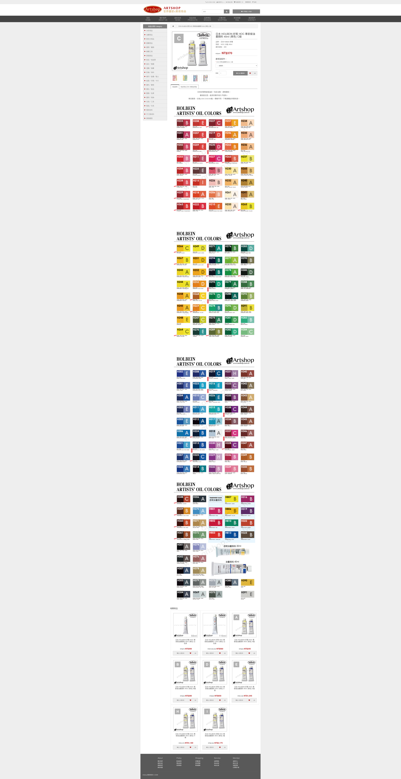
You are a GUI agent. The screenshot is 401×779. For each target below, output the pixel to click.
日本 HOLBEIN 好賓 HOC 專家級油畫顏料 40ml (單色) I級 (215, 735)
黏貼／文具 (150, 106)
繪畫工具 (149, 51)
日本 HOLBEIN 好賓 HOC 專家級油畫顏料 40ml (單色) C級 (194, 26)
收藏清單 (235, 765)
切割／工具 (150, 101)
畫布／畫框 (150, 85)
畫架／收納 (150, 97)
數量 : (217, 73)
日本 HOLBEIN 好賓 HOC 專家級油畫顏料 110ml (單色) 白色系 (215, 641)
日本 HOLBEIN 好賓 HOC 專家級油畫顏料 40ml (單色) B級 (185, 688)
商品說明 (174, 87)
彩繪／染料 (150, 72)
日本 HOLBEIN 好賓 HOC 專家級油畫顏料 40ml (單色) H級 (185, 735)
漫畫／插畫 (150, 68)
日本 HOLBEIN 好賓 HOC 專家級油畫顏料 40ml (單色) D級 (215, 688)
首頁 (148, 19)
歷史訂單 (235, 763)
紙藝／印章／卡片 (152, 81)
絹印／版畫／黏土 (152, 76)
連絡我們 (252, 19)
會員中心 (235, 761)
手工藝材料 (150, 114)
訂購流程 (222, 19)
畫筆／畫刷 (150, 47)
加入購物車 (241, 73)
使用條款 (178, 765)
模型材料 (149, 110)
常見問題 (237, 19)
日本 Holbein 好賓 (227, 42)
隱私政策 (178, 763)
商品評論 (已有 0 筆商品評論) (189, 87)
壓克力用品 (150, 39)
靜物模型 (149, 118)
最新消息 (177, 19)
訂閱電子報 (236, 767)
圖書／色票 (150, 93)
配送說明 (178, 761)
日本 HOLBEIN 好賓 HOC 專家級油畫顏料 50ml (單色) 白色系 (185, 641)
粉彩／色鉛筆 (151, 60)
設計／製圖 (150, 64)
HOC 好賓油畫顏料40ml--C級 (224, 62)
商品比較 (216, 765)
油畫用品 (149, 35)
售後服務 (197, 765)
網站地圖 (160, 767)
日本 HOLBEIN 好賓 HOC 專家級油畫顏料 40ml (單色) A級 (244, 641)
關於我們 (163, 19)
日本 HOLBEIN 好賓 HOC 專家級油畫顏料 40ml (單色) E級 (244, 688)
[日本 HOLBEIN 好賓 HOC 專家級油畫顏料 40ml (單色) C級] (192, 51)
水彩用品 (149, 30)
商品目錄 (192, 19)
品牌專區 (207, 19)
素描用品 (149, 55)
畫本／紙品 (150, 89)
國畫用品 (149, 43)
